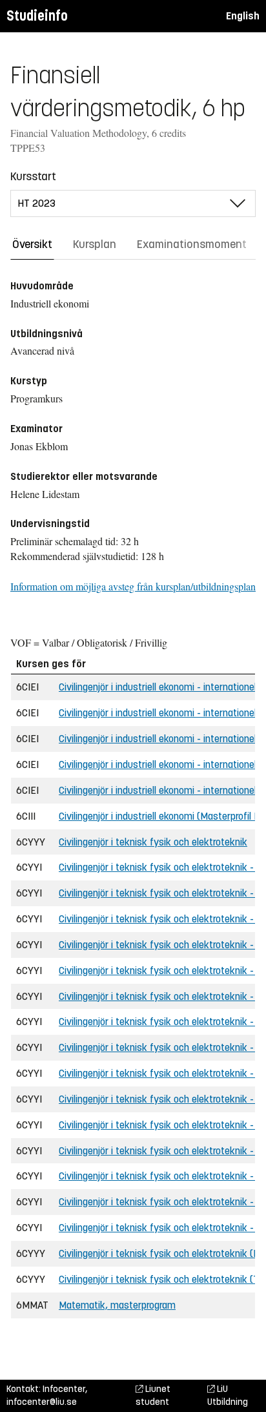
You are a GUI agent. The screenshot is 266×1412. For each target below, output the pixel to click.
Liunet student (153, 1395)
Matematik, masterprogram (117, 1305)
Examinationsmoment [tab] (192, 244)
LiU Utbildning (227, 1395)
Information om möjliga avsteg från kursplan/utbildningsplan (133, 586)
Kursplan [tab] (94, 244)
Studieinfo (37, 16)
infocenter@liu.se (41, 1401)
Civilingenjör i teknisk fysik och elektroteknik (153, 842)
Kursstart (33, 176)
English (243, 16)
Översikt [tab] (32, 244)
